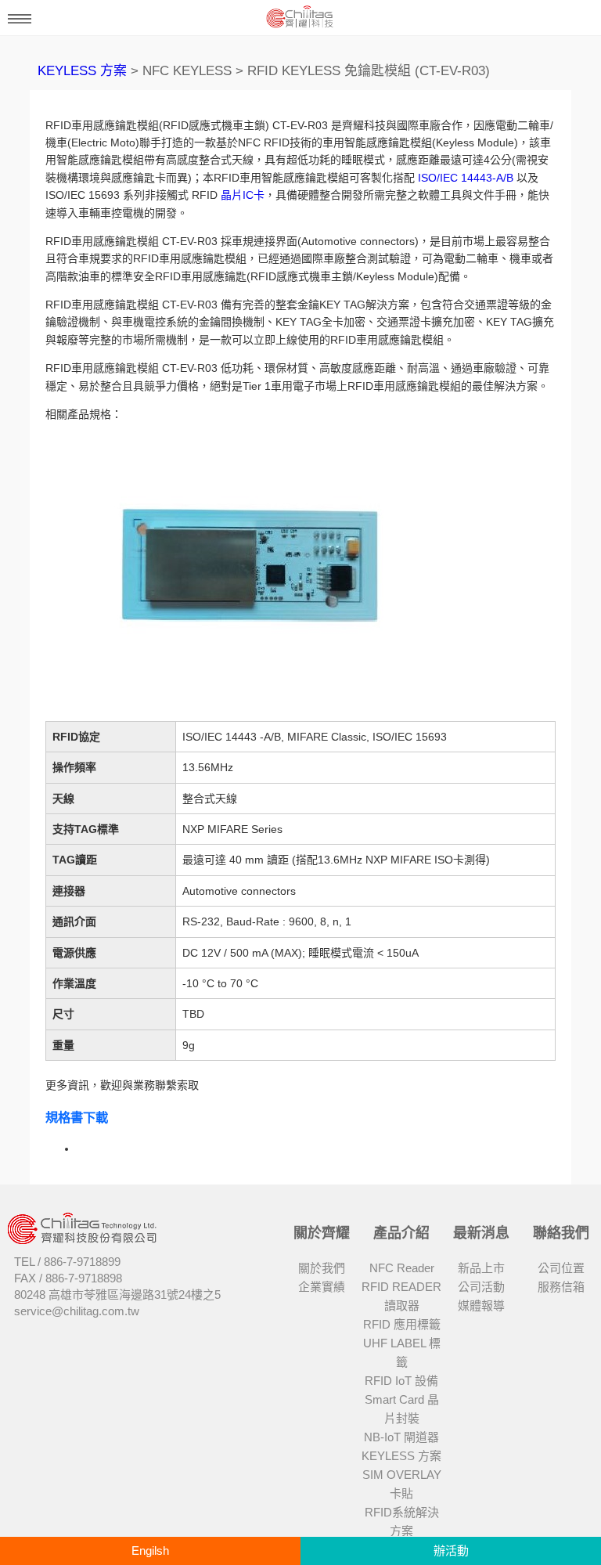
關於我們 (321, 1268)
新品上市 (481, 1268)
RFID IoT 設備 (401, 1380)
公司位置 (561, 1268)
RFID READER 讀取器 (401, 1296)
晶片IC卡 (243, 195)
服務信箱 (561, 1286)
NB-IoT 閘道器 (401, 1437)
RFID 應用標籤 (402, 1324)
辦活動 (451, 1550)
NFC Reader (401, 1268)
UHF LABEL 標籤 (402, 1352)
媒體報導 (481, 1305)
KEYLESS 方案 (82, 70)
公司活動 (481, 1286)
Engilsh (150, 1550)
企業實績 (321, 1286)
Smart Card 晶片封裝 (402, 1409)
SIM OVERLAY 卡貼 (401, 1484)
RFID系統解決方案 (402, 1522)
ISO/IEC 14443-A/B (465, 177)
